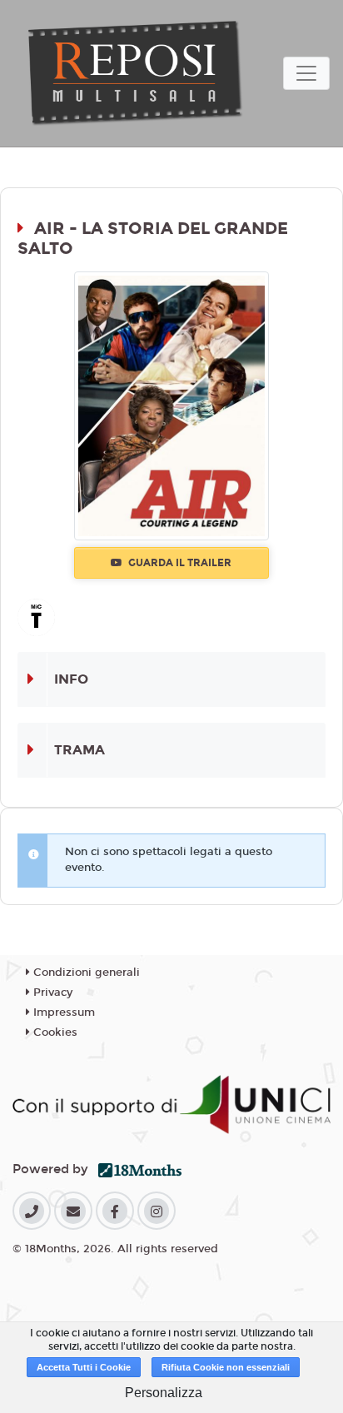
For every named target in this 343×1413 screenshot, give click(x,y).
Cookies (53, 1032)
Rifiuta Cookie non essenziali (226, 1367)
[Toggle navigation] (306, 73)
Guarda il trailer (178, 563)
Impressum (62, 1012)
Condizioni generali (85, 972)
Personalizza (163, 1393)
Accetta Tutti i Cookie (84, 1367)
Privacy (51, 992)
